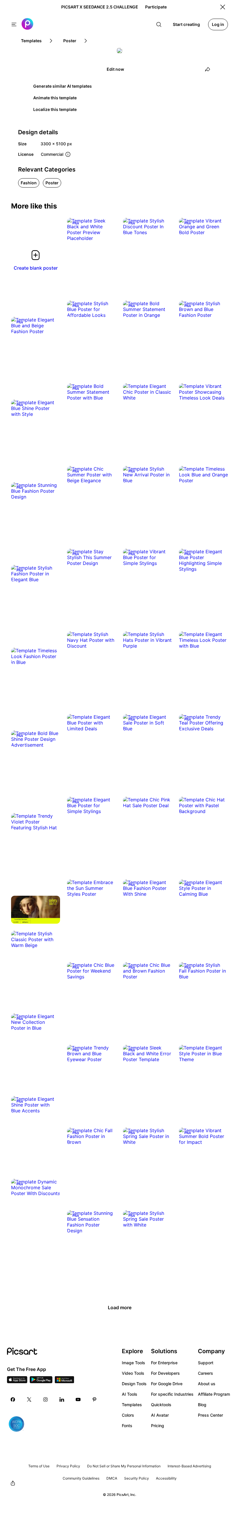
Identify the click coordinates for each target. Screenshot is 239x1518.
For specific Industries (172, 1394)
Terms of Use (39, 1466)
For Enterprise (164, 1362)
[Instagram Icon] (45, 1399)
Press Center (210, 1415)
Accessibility (166, 1478)
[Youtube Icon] (78, 1399)
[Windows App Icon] (64, 1381)
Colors (128, 1415)
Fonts (127, 1425)
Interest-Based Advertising (189, 1466)
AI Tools (129, 1394)
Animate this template (55, 97)
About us (206, 1383)
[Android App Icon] (41, 1381)
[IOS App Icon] (17, 1381)
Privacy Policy (68, 1466)
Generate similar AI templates (62, 86)
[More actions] (107, 232)
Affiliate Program (214, 1394)
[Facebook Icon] (13, 1399)
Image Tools (133, 1362)
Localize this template (55, 109)
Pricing (157, 1425)
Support (205, 1362)
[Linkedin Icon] (62, 1399)
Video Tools (133, 1373)
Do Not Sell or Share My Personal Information (124, 1466)
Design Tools (134, 1383)
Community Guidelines (81, 1478)
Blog (202, 1404)
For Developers (165, 1373)
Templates (132, 1404)
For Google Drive (166, 1383)
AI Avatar (160, 1415)
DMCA (111, 1478)
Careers (205, 1373)
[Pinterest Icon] (94, 1399)
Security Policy (136, 1478)
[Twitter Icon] (29, 1399)
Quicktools (161, 1404)
